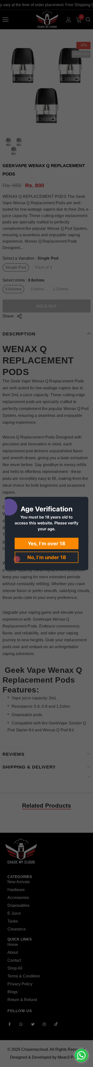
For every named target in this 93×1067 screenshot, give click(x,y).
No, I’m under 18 (46, 557)
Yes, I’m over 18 (46, 544)
